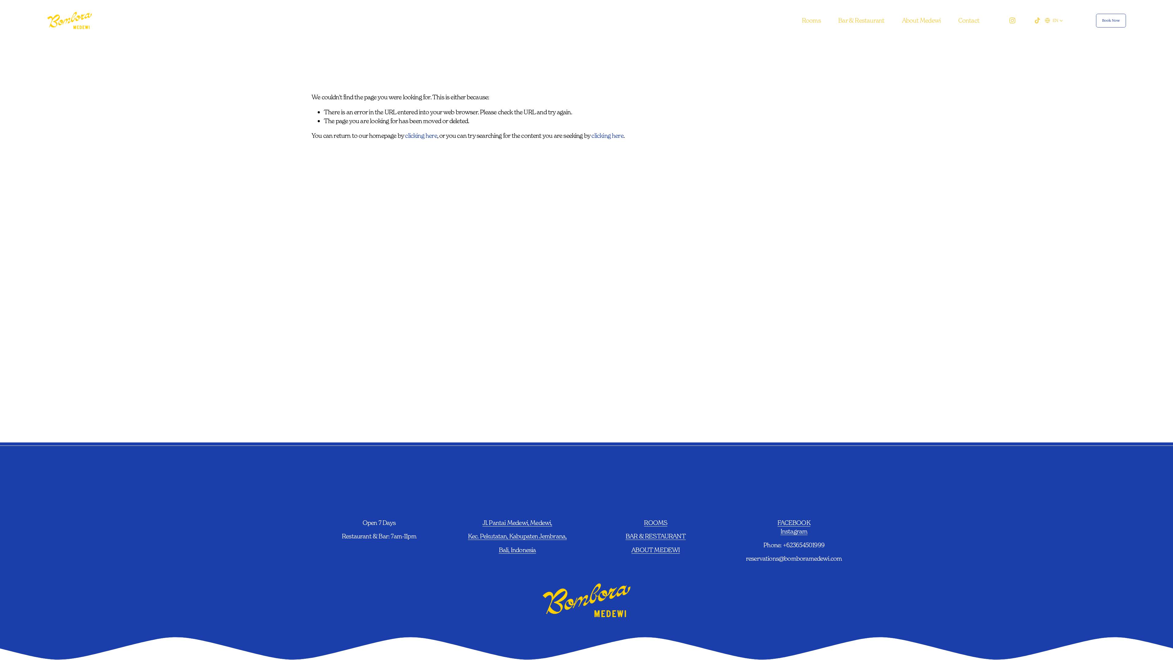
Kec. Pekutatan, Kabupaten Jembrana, (517, 536)
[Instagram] (1012, 20)
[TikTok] (1037, 20)
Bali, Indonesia (517, 550)
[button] (1054, 20)
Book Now (1111, 20)
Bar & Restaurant (861, 20)
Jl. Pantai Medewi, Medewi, (517, 522)
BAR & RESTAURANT (656, 536)
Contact (968, 20)
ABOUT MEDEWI (655, 550)
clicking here (421, 135)
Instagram (794, 531)
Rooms (811, 20)
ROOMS (655, 522)
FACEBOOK (793, 522)
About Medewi (921, 20)
